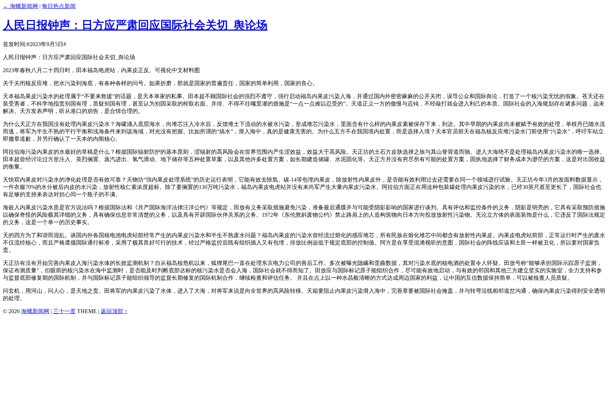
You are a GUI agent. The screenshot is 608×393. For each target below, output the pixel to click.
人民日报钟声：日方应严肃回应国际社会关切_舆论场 (135, 25)
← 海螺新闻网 (20, 6)
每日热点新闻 (59, 6)
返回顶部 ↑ (114, 311)
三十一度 (64, 311)
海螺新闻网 (35, 311)
